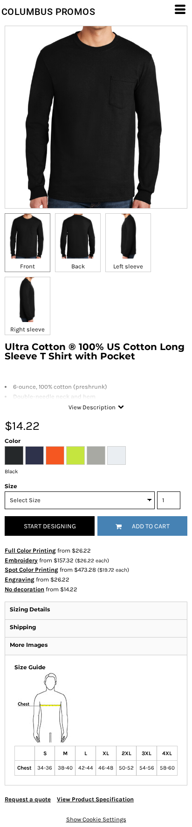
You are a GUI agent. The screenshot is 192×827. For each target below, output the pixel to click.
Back (78, 266)
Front (27, 266)
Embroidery (21, 560)
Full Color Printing (30, 550)
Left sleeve (128, 266)
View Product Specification (95, 799)
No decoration (24, 589)
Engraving (19, 579)
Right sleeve (27, 329)
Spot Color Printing (31, 569)
